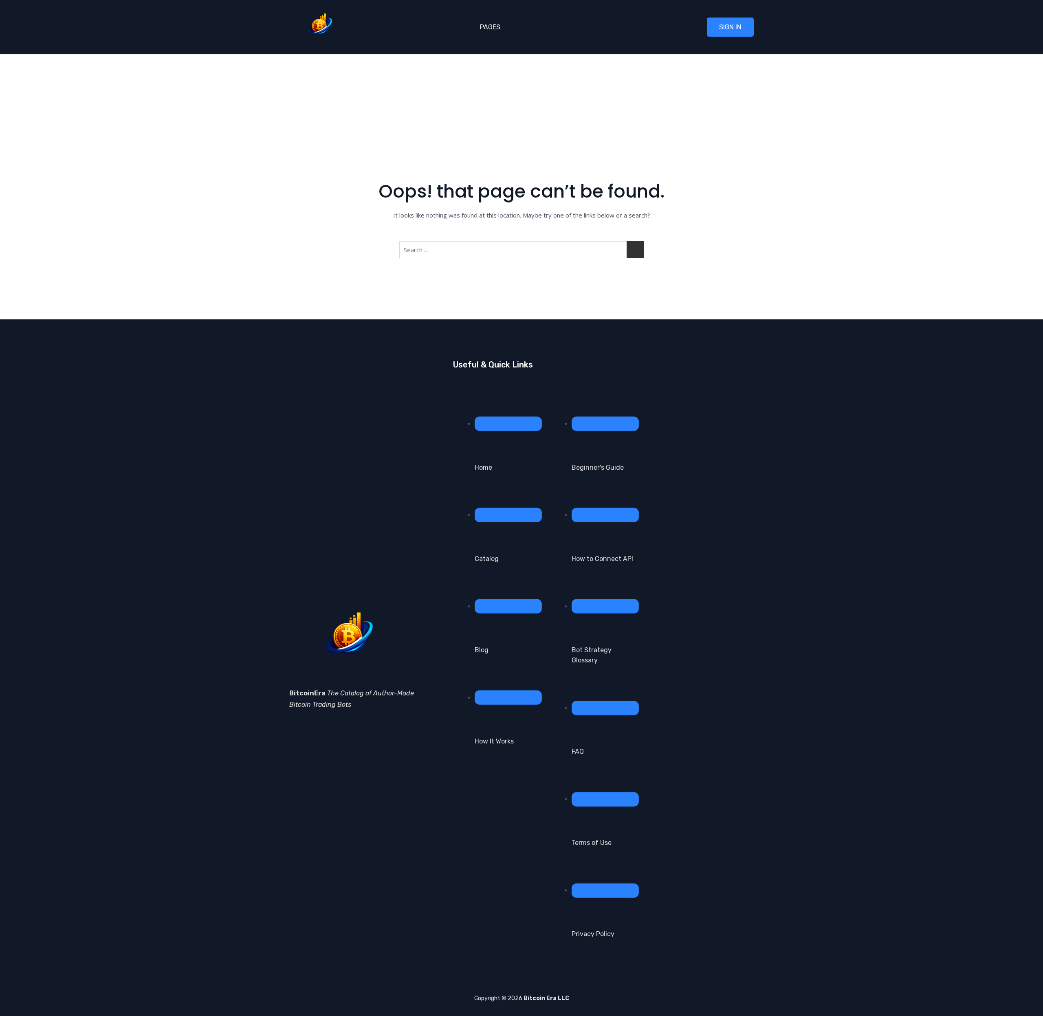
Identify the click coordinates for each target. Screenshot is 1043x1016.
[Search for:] (521, 249)
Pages (490, 27)
